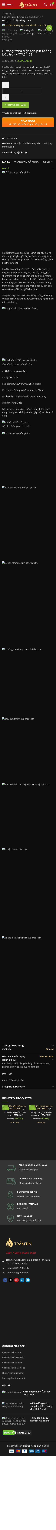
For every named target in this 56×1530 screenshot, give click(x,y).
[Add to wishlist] (23, 1109)
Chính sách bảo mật (12, 1352)
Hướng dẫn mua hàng (12, 1372)
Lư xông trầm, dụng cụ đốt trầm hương (21, 16)
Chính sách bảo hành (12, 1362)
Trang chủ (7, 13)
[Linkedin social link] (22, 153)
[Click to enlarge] (7, 22)
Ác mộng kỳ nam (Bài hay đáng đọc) (36, 1393)
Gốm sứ (50, 1049)
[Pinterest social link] (18, 153)
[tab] (6, 162)
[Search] (46, 4)
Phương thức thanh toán (14, 1378)
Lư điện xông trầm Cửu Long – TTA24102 (15, 1113)
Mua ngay (14, 1122)
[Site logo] (28, 4)
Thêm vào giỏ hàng (15, 105)
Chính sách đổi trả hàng (13, 1367)
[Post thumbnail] (11, 1393)
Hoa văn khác (47, 1056)
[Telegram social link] (26, 153)
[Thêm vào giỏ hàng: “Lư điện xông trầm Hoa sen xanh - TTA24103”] (32, 1107)
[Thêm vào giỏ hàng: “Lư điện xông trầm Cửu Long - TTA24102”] (5, 1107)
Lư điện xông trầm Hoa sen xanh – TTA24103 (41, 1113)
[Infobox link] (28, 1206)
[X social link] (15, 153)
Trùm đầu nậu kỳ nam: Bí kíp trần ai (39, 1419)
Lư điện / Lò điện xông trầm (16, 20)
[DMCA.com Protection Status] (17, 1432)
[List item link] (28, 1268)
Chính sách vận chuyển (13, 1357)
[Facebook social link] (11, 153)
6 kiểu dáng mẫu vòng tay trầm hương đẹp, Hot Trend (41, 1406)
